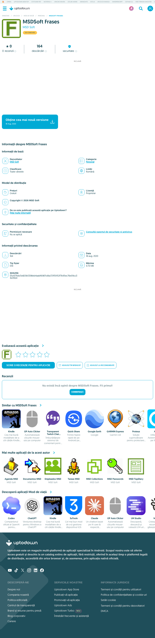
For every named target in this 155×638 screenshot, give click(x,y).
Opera (9, 2)
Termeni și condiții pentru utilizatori (121, 589)
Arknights (84, 2)
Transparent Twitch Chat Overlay (53, 434)
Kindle (11, 431)
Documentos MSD (32, 478)
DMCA (104, 611)
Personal (90, 162)
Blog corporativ (16, 616)
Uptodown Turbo (67, 610)
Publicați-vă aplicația (66, 594)
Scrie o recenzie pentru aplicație (28, 365)
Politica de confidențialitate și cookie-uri (124, 594)
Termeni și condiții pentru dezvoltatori (123, 605)
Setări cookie (108, 600)
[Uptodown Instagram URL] (29, 570)
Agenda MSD (11, 478)
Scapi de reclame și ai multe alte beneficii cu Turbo (76, 111)
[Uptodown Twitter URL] (22, 570)
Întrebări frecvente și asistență (71, 616)
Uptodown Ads (63, 605)
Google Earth (94, 431)
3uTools (74, 518)
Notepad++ (48, 2)
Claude (94, 518)
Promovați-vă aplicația (67, 600)
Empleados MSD (53, 478)
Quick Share (74, 431)
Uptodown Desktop (21, 2)
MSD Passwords (115, 478)
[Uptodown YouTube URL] (10, 570)
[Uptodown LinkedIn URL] (35, 570)
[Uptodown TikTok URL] (16, 570)
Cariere (12, 621)
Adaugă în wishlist (71, 365)
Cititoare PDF (36, 2)
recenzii (8, 50)
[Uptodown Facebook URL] (42, 570)
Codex (11, 518)
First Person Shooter (144, 2)
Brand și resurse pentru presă (24, 610)
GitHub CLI (129, 2)
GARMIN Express (115, 431)
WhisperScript (117, 2)
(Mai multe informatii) (20, 213)
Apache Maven (59, 2)
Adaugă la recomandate (102, 365)
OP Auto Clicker (32, 431)
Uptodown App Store (66, 589)
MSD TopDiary (136, 478)
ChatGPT (32, 518)
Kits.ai (92, 2)
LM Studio (136, 518)
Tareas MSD (74, 478)
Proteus (136, 431)
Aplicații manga (103, 2)
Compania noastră (18, 594)
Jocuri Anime (72, 2)
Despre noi (14, 589)
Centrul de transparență (21, 605)
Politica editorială (17, 600)
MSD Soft (29, 27)
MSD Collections (94, 478)
